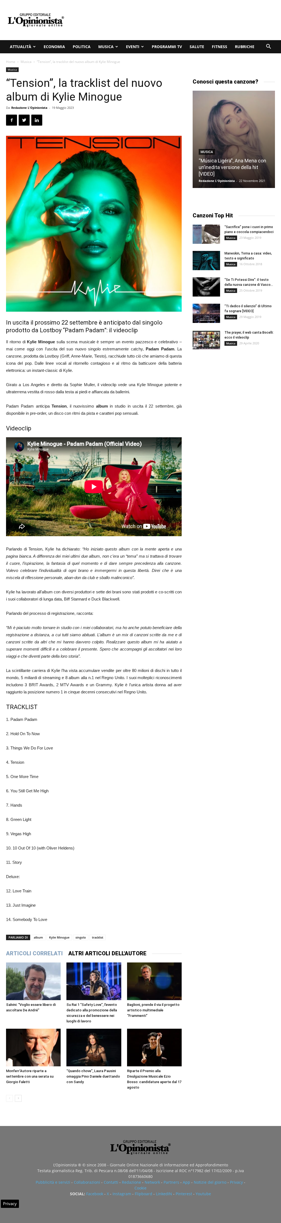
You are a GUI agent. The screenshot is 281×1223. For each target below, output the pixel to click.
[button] (268, 47)
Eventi (132, 46)
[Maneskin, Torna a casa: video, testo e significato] (206, 260)
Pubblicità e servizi (53, 1182)
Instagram (122, 1193)
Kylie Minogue (59, 937)
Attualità (20, 46)
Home (10, 61)
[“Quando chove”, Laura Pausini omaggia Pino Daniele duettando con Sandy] (93, 1047)
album (38, 937)
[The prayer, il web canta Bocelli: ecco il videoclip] (206, 339)
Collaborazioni (87, 1182)
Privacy (236, 1182)
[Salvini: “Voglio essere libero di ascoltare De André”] (33, 981)
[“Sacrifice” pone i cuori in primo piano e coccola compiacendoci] (206, 234)
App (186, 1182)
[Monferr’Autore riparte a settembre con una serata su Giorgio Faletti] (33, 1047)
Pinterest (184, 1193)
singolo (80, 937)
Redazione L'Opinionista (29, 108)
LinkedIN (164, 1193)
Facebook (94, 1193)
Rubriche (244, 46)
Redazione (131, 1182)
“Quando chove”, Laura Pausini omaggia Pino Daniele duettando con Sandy (93, 1076)
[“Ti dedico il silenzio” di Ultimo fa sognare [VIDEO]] (206, 313)
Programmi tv (167, 46)
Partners (171, 1182)
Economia (54, 46)
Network (152, 1182)
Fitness (219, 46)
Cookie (140, 1188)
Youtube (203, 1193)
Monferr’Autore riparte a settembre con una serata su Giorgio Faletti (30, 1076)
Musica (106, 46)
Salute (197, 46)
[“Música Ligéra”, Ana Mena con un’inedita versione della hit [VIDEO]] (234, 139)
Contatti (111, 1182)
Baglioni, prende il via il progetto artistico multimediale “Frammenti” (153, 1010)
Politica (82, 46)
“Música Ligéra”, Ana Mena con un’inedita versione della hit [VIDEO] (232, 167)
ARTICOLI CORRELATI (34, 953)
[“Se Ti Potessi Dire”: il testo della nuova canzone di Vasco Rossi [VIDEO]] (206, 287)
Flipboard (143, 1193)
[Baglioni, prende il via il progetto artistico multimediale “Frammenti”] (154, 981)
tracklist (97, 937)
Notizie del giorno (210, 1182)
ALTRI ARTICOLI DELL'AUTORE (107, 953)
